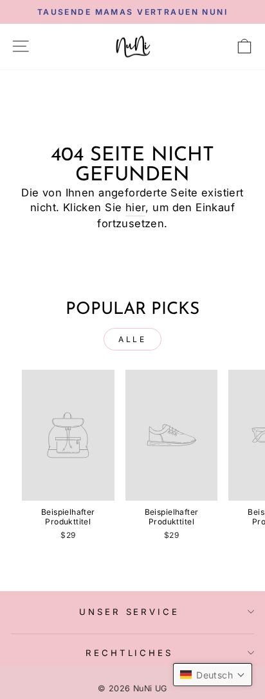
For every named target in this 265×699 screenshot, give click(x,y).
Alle (132, 339)
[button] (212, 675)
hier (135, 207)
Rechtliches (130, 653)
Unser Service (129, 612)
